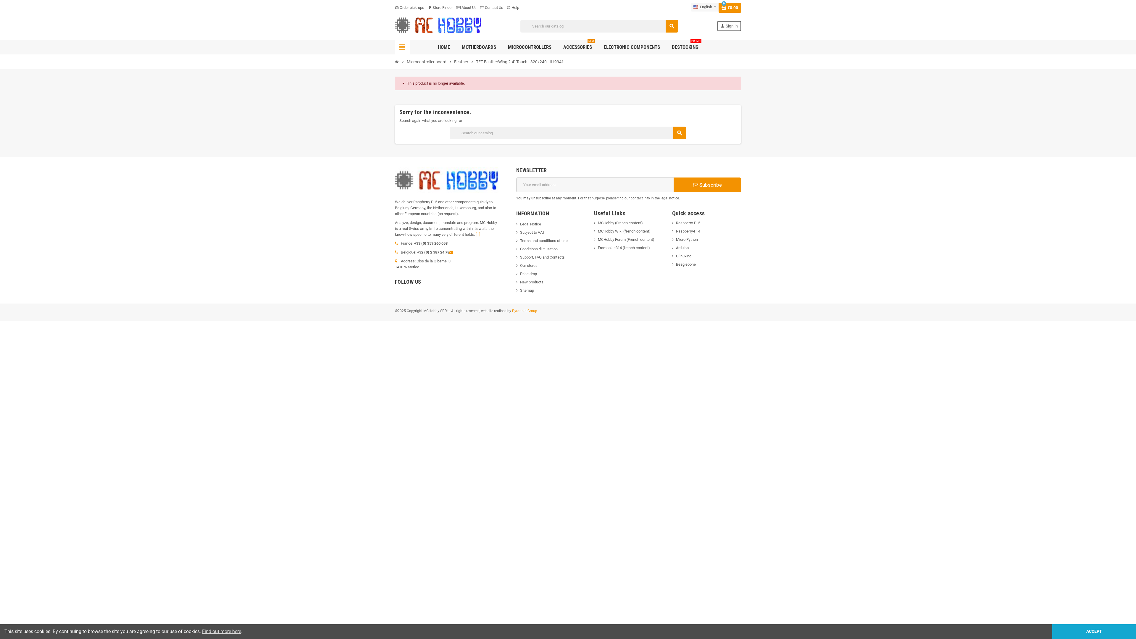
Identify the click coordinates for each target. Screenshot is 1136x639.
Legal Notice (530, 224)
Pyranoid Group (524, 311)
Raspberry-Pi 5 (688, 223)
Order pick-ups (409, 7)
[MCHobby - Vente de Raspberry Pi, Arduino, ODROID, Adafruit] (438, 26)
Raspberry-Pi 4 (688, 231)
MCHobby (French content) (620, 223)
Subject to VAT (532, 232)
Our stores (529, 265)
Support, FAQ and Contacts (542, 257)
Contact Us (493, 7)
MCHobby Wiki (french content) (624, 231)
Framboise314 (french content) (624, 248)
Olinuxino (683, 256)
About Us (469, 7)
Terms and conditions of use (544, 240)
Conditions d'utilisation (539, 249)
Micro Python (687, 239)
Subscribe (710, 185)
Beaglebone (686, 264)
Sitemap (527, 290)
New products (531, 282)
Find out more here (221, 631)
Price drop (528, 274)
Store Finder (440, 7)
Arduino (682, 248)
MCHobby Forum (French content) (626, 239)
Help (513, 7)
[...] (478, 234)
